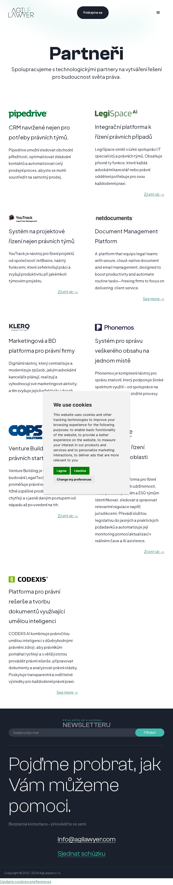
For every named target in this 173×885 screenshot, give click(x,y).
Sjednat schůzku (81, 853)
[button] (158, 12)
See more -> (153, 298)
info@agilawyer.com (87, 839)
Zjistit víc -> (154, 194)
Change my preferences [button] (74, 479)
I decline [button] (80, 471)
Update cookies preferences (25, 881)
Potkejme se (92, 13)
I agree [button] (61, 471)
